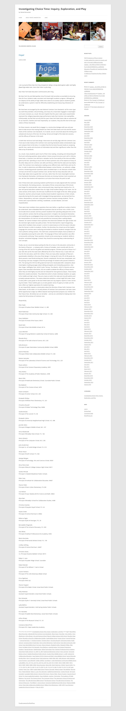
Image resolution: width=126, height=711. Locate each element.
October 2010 (88, 380)
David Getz (36, 643)
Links (46, 17)
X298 (60, 685)
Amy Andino (68, 634)
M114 (53, 663)
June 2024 (86, 136)
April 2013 (87, 327)
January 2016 (87, 262)
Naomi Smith (69, 665)
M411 (71, 663)
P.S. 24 (36, 667)
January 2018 (87, 216)
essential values (52, 647)
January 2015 (87, 284)
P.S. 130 (23, 667)
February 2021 (88, 167)
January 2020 (87, 182)
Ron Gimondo (43, 671)
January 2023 (87, 147)
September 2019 (88, 187)
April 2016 (87, 256)
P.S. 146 (27, 667)
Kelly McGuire (62, 658)
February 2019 (88, 198)
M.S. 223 (33, 663)
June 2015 (86, 273)
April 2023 (87, 142)
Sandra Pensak (65, 671)
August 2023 (87, 140)
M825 (27, 665)
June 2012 (86, 347)
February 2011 (88, 371)
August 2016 (87, 249)
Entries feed (87, 411)
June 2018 (86, 207)
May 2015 (86, 276)
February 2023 (88, 144)
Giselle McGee (37, 649)
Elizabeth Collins (55, 645)
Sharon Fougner (62, 674)
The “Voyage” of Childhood (97, 100)
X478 (63, 685)
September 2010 (88, 382)
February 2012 (88, 356)
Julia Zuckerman (44, 658)
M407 (67, 663)
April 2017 (87, 233)
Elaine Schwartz (46, 645)
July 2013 (86, 320)
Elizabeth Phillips (65, 645)
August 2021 (87, 160)
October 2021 (88, 158)
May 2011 (86, 367)
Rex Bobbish (66, 669)
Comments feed (88, 413)
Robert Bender (26, 671)
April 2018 (87, 211)
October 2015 (88, 269)
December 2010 (88, 376)
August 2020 (87, 176)
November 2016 (88, 242)
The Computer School (47, 678)
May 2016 (86, 253)
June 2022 (86, 153)
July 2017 (86, 229)
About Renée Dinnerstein (33, 17)
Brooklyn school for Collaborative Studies (34, 638)
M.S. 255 (48, 663)
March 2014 (87, 304)
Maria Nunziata (41, 665)
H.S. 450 (40, 651)
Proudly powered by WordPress (27, 703)
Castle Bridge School (51, 638)
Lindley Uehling (40, 660)
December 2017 (88, 218)
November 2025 (88, 129)
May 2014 (86, 300)
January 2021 (87, 169)
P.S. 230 (32, 667)
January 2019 (87, 200)
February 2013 (88, 331)
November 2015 (88, 267)
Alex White (73, 631)
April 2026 (87, 124)
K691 (57, 658)
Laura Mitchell (31, 660)
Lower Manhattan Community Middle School (63, 660)
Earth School (56, 643)
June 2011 (86, 364)
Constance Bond (28, 643)
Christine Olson (46, 640)
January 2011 (87, 373)
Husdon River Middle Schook (55, 654)
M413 (20, 665)
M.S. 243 (38, 663)
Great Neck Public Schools (26, 651)
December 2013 (88, 311)
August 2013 (87, 318)
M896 (31, 665)
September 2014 (88, 291)
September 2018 (88, 204)
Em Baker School (27, 647)
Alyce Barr (62, 634)
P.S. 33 (50, 667)
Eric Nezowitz (35, 647)
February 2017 (88, 236)
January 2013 (87, 333)
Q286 (31, 669)
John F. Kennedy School (33, 658)
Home (20, 17)
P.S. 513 (64, 667)
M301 (56, 663)
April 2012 (87, 351)
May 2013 (86, 324)
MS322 (63, 665)
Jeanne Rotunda (71, 656)
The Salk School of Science (63, 680)
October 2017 (88, 222)
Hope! (21, 55)
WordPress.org (88, 416)
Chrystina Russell (55, 640)
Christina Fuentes (36, 640)
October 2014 (88, 289)
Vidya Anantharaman (90, 93)
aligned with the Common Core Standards (39, 634)
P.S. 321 (45, 667)
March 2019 (87, 196)
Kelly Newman (71, 658)
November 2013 (88, 313)
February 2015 (88, 282)
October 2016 (88, 244)
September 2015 (88, 271)
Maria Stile (48, 665)
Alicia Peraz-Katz (23, 634)
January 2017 (87, 238)
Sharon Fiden (53, 674)
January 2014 (87, 309)
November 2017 (88, 220)
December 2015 (88, 264)
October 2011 (88, 360)
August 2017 (87, 227)
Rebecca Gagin (59, 669)
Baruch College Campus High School (57, 636)
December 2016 (88, 240)
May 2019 (86, 193)
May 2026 (86, 122)
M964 (34, 665)
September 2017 (88, 224)
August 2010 (87, 384)
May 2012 (86, 349)
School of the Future (43, 674)
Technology (57, 676)
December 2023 (88, 138)
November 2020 (88, 173)
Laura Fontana (23, 660)
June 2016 (86, 251)
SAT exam (72, 671)
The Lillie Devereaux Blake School (35, 680)
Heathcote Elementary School (51, 651)
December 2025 (88, 127)
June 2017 (86, 231)
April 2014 (87, 302)
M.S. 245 (43, 663)
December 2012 (88, 336)
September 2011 (88, 362)
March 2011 (87, 369)
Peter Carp (26, 669)
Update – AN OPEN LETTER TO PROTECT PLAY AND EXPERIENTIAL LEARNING (95, 89)
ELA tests (38, 645)
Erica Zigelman (44, 647)
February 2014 (88, 307)
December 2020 (88, 171)
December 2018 (88, 202)
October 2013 (88, 316)
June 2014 (86, 298)
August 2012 (87, 344)
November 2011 (88, 358)
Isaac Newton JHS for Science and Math (43, 656)
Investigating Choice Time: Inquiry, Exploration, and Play (52, 9)
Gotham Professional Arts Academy (65, 649)
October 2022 (88, 151)
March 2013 (87, 329)
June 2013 (86, 322)
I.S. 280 (65, 654)
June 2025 (86, 133)
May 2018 (86, 209)
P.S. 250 (41, 667)
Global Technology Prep (48, 649)
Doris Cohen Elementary (46, 643)
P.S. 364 (54, 667)
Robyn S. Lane (35, 671)
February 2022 (88, 156)
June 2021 (86, 162)
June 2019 (86, 191)
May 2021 (86, 164)
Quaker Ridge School (39, 669)
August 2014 (87, 293)
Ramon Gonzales (49, 669)
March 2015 (87, 280)
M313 (60, 663)
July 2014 (86, 296)
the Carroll (27, 678)
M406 (63, 663)
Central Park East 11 (25, 640)
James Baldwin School (60, 656)
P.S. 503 (59, 667)
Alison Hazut (55, 634)
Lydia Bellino (22, 663)
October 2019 (88, 184)
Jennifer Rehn (22, 658)
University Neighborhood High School (56, 683)
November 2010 (88, 378)
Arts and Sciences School (40, 636)
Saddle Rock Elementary (54, 671)
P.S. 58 (68, 667)
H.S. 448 (35, 651)
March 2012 (87, 353)
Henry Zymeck (64, 651)
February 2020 (88, 180)
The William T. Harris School (37, 683)
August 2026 (87, 120)
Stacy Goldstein (44, 676)
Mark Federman (56, 665)
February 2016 (88, 260)
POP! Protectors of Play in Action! (93, 58)
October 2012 (88, 340)
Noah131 (86, 107)
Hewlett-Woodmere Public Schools (36, 654)
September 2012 (88, 342)
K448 (50, 658)
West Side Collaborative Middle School (33, 685)
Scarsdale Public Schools (31, 674)
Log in (86, 409)
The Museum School (49, 680)
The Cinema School (36, 678)
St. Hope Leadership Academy (31, 676)
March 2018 (87, 213)
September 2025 (88, 131)
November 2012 (88, 338)
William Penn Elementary (51, 685)
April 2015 (87, 278)
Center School (61, 638)
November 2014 (88, 287)
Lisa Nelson (48, 660)
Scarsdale (21, 674)
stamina (51, 676)
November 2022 (88, 149)
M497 (23, 665)
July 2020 (86, 178)
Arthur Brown (29, 636)
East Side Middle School (29, 645)
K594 (53, 658)
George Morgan (28, 649)
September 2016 (88, 247)
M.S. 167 (28, 663)
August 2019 (87, 189)
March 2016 (87, 258)
